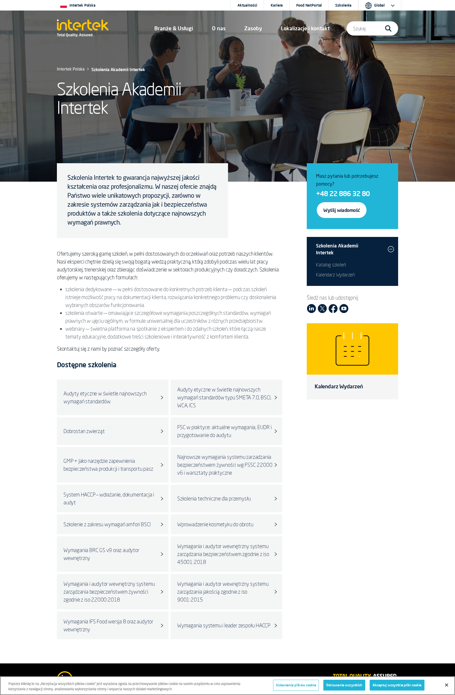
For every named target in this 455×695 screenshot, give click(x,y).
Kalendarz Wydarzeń (335, 274)
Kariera (277, 5)
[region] (227, 685)
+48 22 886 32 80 (343, 193)
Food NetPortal (309, 5)
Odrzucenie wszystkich (344, 685)
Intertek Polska (71, 69)
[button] (173, 28)
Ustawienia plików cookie (296, 685)
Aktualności (247, 5)
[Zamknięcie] (446, 685)
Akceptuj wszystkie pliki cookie (397, 685)
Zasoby (253, 28)
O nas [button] (219, 28)
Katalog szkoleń (331, 264)
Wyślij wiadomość (341, 210)
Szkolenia (343, 5)
